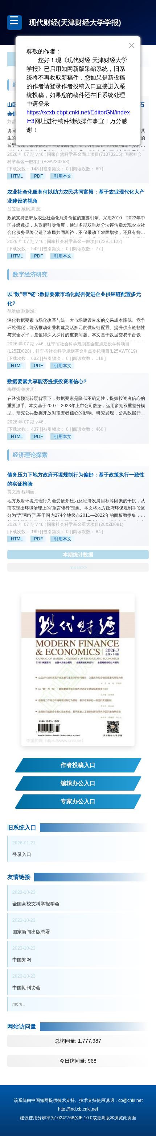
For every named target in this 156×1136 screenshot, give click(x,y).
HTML (17, 176)
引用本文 (62, 176)
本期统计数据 (78, 554)
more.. (18, 1004)
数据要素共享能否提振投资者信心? (47, 381)
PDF (38, 176)
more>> (78, 567)
